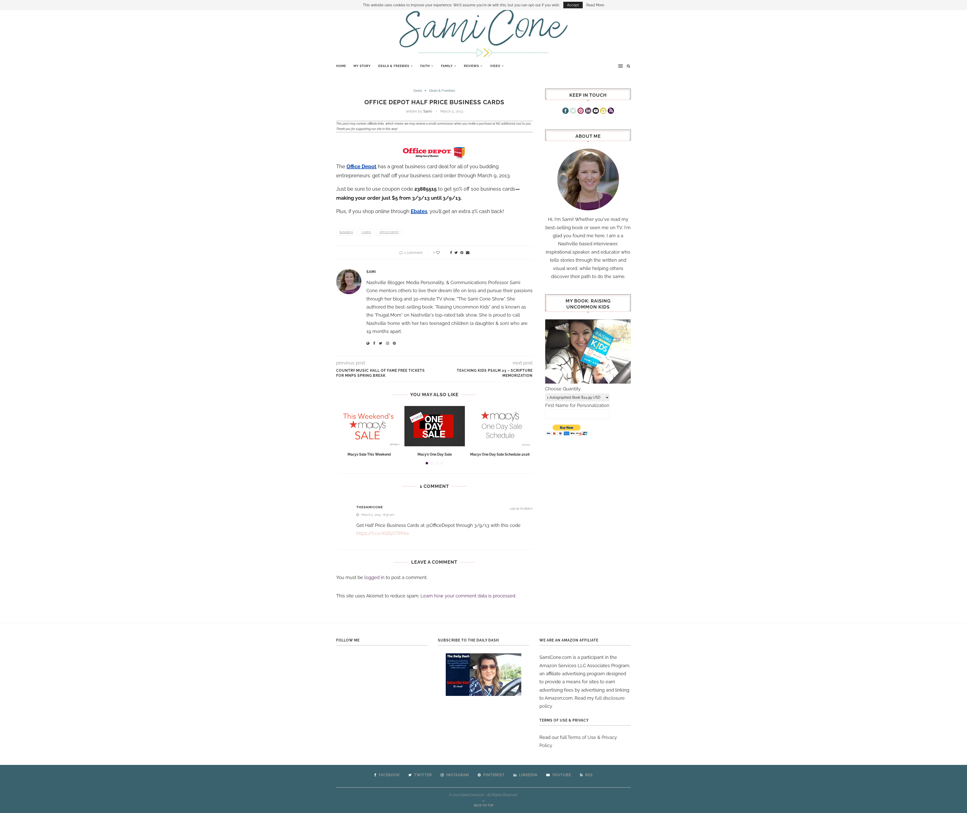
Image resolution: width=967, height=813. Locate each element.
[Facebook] (565, 111)
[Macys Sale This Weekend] (369, 426)
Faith (425, 66)
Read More (595, 5)
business (346, 232)
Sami (427, 111)
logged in (374, 577)
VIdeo (495, 66)
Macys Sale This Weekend (369, 454)
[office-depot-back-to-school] (434, 154)
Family (447, 66)
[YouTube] (596, 111)
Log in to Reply (521, 508)
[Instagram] (603, 111)
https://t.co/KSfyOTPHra (382, 533)
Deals (417, 90)
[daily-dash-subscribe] (483, 674)
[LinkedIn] (588, 111)
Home (341, 66)
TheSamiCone (369, 507)
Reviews (471, 66)
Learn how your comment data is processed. (468, 595)
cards (366, 232)
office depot (389, 232)
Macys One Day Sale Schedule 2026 (500, 454)
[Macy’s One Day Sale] (434, 426)
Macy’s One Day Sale (435, 454)
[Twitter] (573, 111)
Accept (573, 5)
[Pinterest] (580, 111)
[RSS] (611, 111)
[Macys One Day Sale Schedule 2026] (500, 426)
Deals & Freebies (393, 66)
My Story (362, 66)
